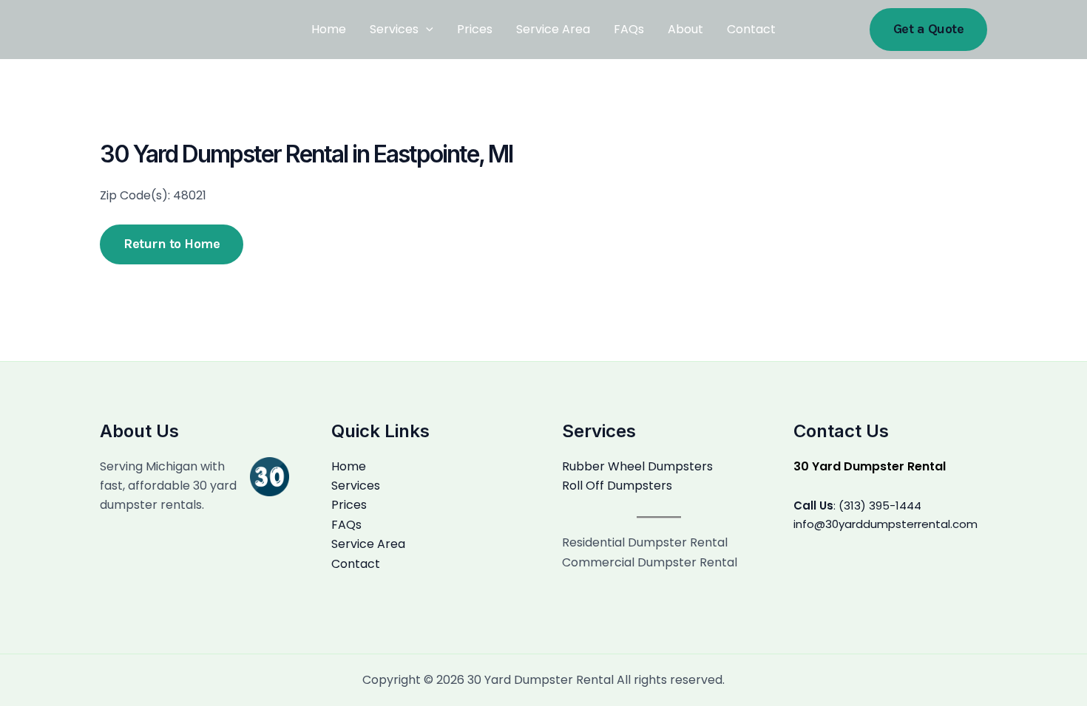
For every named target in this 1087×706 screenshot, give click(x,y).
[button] (929, 29)
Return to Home (171, 244)
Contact (751, 29)
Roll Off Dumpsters (617, 485)
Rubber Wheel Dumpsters (637, 466)
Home (328, 29)
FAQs (629, 29)
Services (394, 29)
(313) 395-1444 (880, 505)
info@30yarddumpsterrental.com (885, 524)
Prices (474, 29)
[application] (426, 29)
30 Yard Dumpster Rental (869, 466)
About (685, 29)
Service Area (553, 29)
